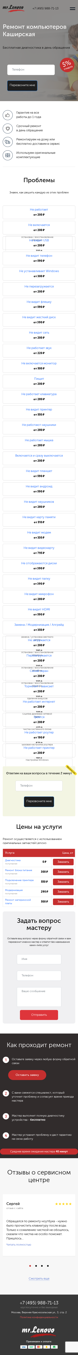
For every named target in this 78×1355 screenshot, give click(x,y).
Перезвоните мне (22, 85)
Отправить (39, 1015)
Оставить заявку (27, 1075)
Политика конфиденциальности (39, 1317)
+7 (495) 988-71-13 (45, 8)
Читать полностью (18, 1244)
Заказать (63, 862)
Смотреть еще (39, 1278)
